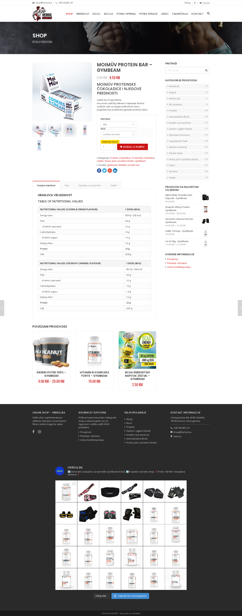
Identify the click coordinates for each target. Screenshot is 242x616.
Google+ (110, 170)
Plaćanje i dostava (177, 263)
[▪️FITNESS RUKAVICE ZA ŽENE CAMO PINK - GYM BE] (110, 513)
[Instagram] (41, 431)
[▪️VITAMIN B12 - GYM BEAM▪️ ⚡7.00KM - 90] (110, 579)
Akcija (108, 14)
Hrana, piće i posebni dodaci (119, 160)
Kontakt (198, 14)
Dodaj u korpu (133, 147)
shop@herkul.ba (43, 2)
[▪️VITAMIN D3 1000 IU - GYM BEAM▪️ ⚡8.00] (88, 579)
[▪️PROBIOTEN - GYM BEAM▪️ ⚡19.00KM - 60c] (88, 557)
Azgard (172, 92)
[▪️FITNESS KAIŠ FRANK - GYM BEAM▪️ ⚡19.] (110, 491)
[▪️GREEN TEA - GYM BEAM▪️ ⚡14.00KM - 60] (154, 513)
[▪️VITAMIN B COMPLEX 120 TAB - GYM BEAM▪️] (154, 557)
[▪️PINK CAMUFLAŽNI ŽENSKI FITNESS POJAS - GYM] (88, 491)
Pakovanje (106, 119)
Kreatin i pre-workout (180, 122)
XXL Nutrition (175, 104)
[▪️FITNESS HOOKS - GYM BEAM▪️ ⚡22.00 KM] (66, 513)
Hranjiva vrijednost (46, 185)
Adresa (177, 436)
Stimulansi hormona (179, 135)
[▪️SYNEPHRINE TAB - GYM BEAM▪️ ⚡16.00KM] (66, 535)
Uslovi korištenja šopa (179, 267)
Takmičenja (180, 14)
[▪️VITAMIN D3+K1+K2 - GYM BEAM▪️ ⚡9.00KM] (66, 579)
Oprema (173, 171)
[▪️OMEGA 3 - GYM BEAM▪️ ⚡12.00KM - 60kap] (66, 557)
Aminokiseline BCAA (179, 116)
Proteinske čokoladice (143, 157)
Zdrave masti (175, 153)
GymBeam (140, 160)
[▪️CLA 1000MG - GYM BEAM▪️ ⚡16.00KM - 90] (88, 535)
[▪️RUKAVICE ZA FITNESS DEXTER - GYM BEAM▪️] (88, 513)
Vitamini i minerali (178, 147)
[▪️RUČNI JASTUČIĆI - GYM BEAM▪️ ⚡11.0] (154, 491)
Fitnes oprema (126, 14)
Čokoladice (125, 157)
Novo (96, 14)
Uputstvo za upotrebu (89, 185)
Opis (66, 185)
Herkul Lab (174, 98)
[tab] (46, 185)
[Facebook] (195, 3)
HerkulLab (174, 86)
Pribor (172, 165)
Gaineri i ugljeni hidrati (180, 128)
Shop (69, 14)
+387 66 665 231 (65, 2)
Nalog (187, 2)
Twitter (104, 170)
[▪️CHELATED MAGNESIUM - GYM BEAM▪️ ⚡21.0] (176, 579)
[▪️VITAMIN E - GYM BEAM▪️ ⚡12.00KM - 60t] (132, 579)
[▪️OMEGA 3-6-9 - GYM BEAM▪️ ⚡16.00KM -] (154, 535)
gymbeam (112, 165)
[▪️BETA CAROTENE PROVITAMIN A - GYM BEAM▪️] (132, 557)
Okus (103, 128)
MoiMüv (123, 165)
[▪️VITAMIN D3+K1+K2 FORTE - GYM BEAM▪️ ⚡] (110, 557)
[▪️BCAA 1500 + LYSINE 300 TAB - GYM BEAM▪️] (132, 535)
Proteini (114, 157)
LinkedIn (115, 170)
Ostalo (100, 160)
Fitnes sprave (148, 14)
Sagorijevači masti (178, 141)
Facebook (99, 170)
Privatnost (172, 259)
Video (164, 14)
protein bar (134, 165)
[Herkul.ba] (42, 14)
